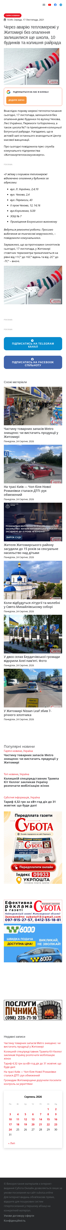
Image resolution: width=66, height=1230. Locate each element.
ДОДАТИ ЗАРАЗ (16, 100)
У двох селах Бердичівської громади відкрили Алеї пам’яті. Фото (32, 659)
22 (48, 1124)
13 (33, 1119)
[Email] (43, 4)
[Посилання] (12, 5)
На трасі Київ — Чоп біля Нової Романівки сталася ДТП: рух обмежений (27, 491)
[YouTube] (49, 4)
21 (40, 1124)
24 (10, 1129)
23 (55, 1124)
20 (33, 1124)
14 (40, 1119)
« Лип (11, 1143)
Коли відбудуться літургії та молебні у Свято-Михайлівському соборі (32, 605)
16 (55, 1119)
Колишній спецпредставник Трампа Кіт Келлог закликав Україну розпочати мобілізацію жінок (31, 782)
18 (17, 1124)
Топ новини (11, 774)
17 (10, 1124)
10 (10, 1119)
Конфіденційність (14, 1220)
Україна (28, 751)
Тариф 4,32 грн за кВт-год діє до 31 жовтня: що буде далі (30, 803)
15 (48, 1119)
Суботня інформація (16, 797)
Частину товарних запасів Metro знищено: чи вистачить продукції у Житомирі (31, 433)
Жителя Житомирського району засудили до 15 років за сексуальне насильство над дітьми (31, 549)
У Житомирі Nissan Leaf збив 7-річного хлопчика (27, 713)
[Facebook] (55, 4)
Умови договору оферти (19, 1215)
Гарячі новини (13, 751)
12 (25, 1119)
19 (25, 1124)
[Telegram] (60, 4)
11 (17, 1119)
